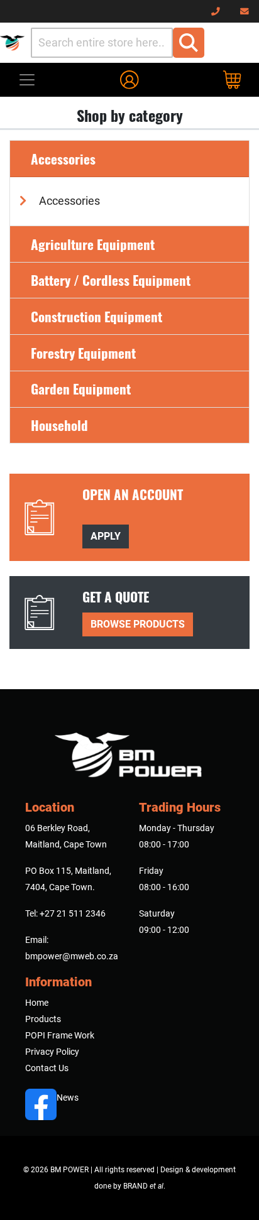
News (68, 1097)
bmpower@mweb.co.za (71, 956)
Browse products (138, 624)
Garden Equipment (81, 388)
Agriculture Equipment (93, 244)
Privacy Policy (52, 1052)
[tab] (129, 159)
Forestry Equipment (83, 352)
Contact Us (47, 1068)
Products (43, 1019)
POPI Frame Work (59, 1035)
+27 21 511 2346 (73, 913)
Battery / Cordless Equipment (110, 280)
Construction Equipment (96, 316)
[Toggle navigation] (27, 80)
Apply (106, 536)
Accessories (63, 158)
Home (36, 1003)
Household (59, 425)
